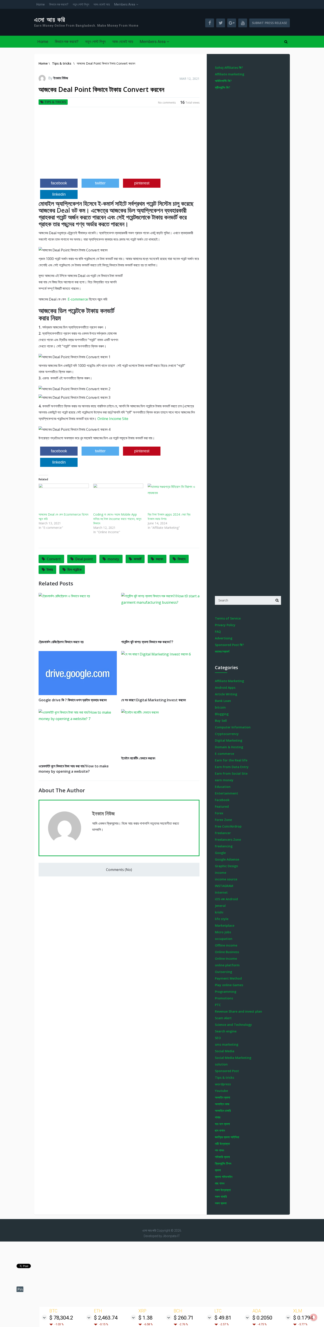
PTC (218, 1005)
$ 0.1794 (303, 1318)
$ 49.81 (222, 1318)
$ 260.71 (184, 1318)
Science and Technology (233, 1025)
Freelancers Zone (228, 839)
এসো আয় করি (49, 20)
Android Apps (225, 687)
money (113, 559)
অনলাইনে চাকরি (223, 1110)
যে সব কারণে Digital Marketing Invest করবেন (153, 700)
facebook (59, 183)
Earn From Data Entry (232, 767)
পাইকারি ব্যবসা (222, 1157)
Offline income (226, 945)
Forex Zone (223, 820)
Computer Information (233, 727)
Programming (225, 991)
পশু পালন (219, 1150)
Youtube (221, 1091)
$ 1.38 (145, 1318)
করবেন (159, 559)
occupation (223, 939)
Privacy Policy (225, 625)
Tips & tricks (55, 102)
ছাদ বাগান (220, 1130)
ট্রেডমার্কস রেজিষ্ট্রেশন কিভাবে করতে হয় (61, 641)
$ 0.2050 (262, 1318)
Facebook (222, 800)
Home (40, 4)
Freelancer (223, 833)
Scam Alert (223, 1018)
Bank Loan (223, 701)
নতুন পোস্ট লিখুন (81, 4)
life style (221, 919)
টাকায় (50, 569)
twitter (100, 183)
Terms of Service (228, 618)
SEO (218, 1038)
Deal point (84, 559)
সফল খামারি (221, 1196)
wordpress (223, 1084)
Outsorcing (223, 972)
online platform (227, 965)
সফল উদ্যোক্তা (223, 1190)
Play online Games (229, 985)
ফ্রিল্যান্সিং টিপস (223, 1163)
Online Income (226, 958)
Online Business (227, 952)
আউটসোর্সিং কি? (223, 81)
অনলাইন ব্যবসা (222, 1097)
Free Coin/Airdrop (228, 826)
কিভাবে (181, 559)
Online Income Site (112, 418)
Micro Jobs (223, 932)
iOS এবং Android (226, 899)
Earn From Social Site (231, 773)
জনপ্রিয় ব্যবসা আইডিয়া (227, 1137)
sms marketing (226, 1044)
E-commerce (77, 299)
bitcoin (220, 707)
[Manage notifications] (313, 1317)
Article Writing (226, 694)
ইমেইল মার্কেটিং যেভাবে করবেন (138, 758)
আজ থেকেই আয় (101, 4)
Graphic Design (226, 866)
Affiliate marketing (229, 74)
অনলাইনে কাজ (222, 1104)
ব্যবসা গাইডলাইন (223, 1177)
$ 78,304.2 (61, 1318)
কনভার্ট (137, 559)
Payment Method (228, 978)
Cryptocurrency (227, 734)
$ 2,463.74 (105, 1318)
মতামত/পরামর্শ (222, 651)
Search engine (225, 1031)
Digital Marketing (228, 740)
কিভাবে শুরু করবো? (58, 4)
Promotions (224, 998)
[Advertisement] (119, 144)
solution (221, 1064)
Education (223, 787)
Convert (54, 559)
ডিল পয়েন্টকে (74, 569)
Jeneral (220, 906)
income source (226, 879)
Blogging (222, 714)
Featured (222, 806)
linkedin (59, 194)
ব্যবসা (218, 1170)
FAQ (218, 631)
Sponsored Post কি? (229, 645)
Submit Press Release (269, 23)
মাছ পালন (219, 1183)
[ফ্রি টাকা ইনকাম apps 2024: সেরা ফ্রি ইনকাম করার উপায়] (173, 498)
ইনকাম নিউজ (60, 78)
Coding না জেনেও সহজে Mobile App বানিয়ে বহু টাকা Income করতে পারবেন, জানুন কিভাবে (117, 518)
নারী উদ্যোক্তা (222, 1143)
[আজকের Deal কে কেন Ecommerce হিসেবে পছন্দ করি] (64, 498)
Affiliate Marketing (229, 681)
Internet (221, 892)
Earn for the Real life (231, 760)
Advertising (223, 638)
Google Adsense (227, 859)
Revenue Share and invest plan (238, 1011)
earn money (224, 780)
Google (220, 853)
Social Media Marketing (233, 1058)
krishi (219, 912)
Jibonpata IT (171, 1236)
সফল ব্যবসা (221, 1203)
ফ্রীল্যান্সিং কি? (222, 87)
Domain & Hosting (229, 747)
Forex (219, 813)
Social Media (224, 1051)
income (220, 872)
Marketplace (224, 925)
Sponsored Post (227, 1071)
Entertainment (226, 793)
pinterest (141, 183)
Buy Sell (221, 720)
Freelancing (224, 846)
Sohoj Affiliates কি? (229, 67)
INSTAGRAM (224, 886)
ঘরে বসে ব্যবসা (222, 1124)
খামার (217, 1117)
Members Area (124, 4)
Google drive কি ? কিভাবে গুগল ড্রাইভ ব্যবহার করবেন (73, 700)
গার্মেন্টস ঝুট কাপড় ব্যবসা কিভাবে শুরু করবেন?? (147, 641)
